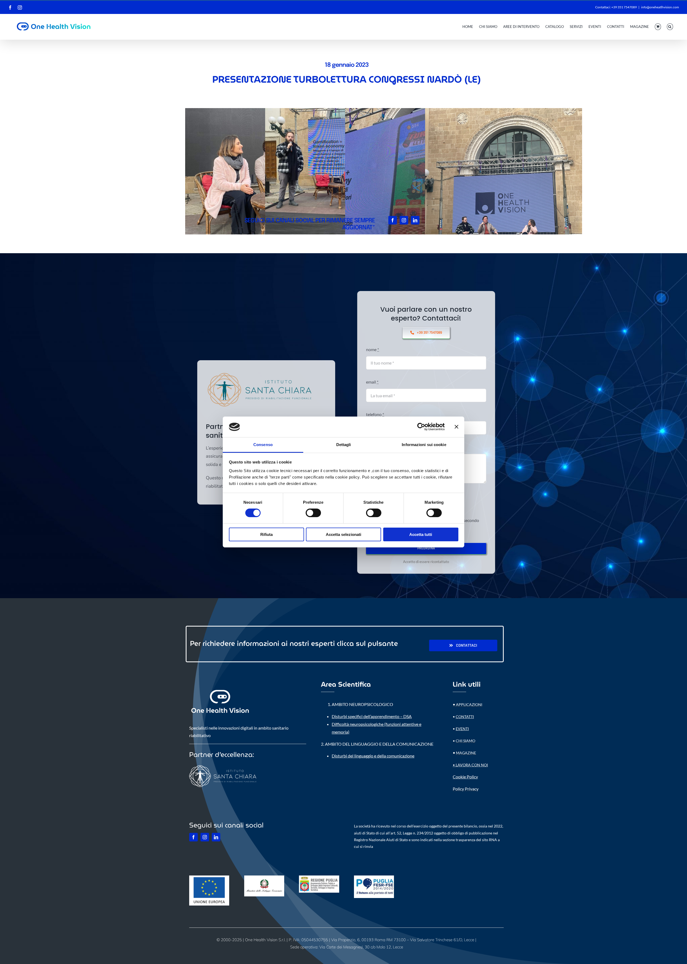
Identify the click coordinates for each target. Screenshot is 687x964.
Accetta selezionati (343, 534)
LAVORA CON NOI (472, 765)
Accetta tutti (420, 534)
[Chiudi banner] (456, 427)
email (372, 381)
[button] (670, 26)
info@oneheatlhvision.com (660, 7)
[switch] (313, 513)
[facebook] (392, 220)
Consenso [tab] (263, 444)
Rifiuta (266, 534)
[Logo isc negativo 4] (222, 764)
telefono (375, 414)
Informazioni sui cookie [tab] (424, 444)
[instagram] (404, 220)
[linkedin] (415, 220)
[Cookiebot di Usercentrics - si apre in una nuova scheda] (421, 427)
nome (372, 349)
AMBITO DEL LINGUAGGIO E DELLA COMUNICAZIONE (379, 743)
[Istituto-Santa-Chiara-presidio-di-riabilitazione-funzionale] (259, 370)
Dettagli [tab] (343, 444)
